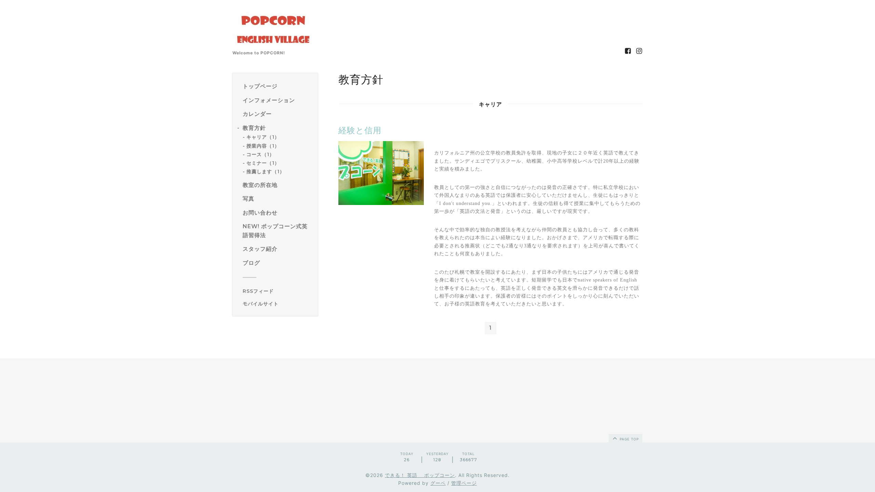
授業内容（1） (263, 146)
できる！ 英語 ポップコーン (420, 475)
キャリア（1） (263, 137)
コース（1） (260, 154)
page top (628, 439)
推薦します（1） (265, 171)
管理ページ (464, 483)
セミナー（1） (263, 163)
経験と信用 (359, 130)
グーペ (438, 483)
